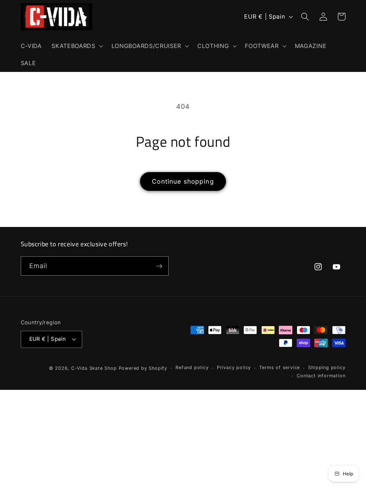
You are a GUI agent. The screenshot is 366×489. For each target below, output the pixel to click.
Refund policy (191, 367)
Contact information (321, 375)
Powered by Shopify (143, 368)
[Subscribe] (159, 266)
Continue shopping (183, 181)
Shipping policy (326, 367)
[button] (76, 45)
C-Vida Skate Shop (94, 368)
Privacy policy (234, 367)
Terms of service (279, 367)
